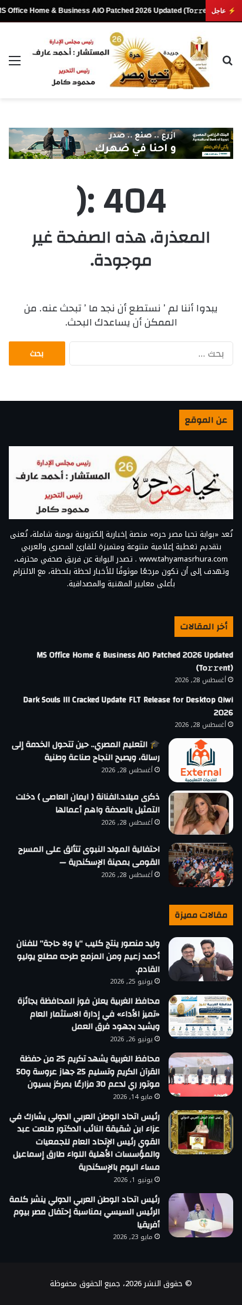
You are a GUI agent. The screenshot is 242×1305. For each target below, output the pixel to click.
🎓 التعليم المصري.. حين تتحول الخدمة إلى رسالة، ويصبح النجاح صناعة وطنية (86, 751)
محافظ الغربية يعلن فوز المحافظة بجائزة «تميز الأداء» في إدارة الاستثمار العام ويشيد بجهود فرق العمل (89, 1014)
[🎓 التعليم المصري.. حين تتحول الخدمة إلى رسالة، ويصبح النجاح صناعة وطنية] (201, 760)
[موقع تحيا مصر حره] (121, 60)
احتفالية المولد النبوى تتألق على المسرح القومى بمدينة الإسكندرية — (89, 856)
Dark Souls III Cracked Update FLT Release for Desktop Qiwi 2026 (128, 706)
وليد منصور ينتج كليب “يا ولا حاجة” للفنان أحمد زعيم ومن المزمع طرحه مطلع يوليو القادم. (88, 956)
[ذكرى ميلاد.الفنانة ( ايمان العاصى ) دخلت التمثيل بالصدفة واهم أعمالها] (201, 813)
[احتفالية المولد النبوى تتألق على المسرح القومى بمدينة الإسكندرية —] (201, 865)
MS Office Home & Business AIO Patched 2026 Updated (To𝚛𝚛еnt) (134, 661)
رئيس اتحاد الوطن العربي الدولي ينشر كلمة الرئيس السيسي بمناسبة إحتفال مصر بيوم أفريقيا (84, 1212)
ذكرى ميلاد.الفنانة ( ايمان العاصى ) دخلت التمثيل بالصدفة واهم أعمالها (88, 803)
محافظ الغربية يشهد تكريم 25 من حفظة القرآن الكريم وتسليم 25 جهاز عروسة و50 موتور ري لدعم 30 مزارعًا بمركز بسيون (88, 1071)
